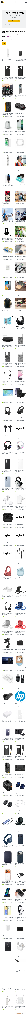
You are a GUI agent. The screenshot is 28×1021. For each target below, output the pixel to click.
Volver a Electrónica (8, 7)
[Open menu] (26, 2)
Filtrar (4, 43)
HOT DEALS (8, 36)
